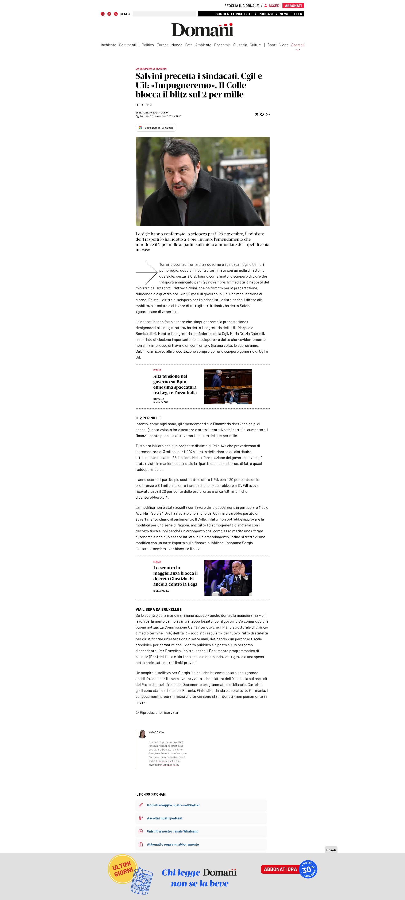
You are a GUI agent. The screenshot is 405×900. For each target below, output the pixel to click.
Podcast (266, 14)
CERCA (125, 14)
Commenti (127, 44)
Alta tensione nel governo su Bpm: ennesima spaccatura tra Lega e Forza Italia (175, 384)
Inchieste (108, 44)
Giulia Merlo (143, 104)
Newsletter (291, 14)
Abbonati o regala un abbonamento (173, 844)
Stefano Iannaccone (160, 401)
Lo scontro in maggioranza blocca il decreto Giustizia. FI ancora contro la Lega (175, 576)
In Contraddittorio (169, 764)
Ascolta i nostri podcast (164, 818)
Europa (163, 44)
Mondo (176, 44)
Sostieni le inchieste (234, 14)
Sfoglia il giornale (241, 5)
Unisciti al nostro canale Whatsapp (172, 831)
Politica (148, 44)
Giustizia (240, 44)
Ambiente (203, 44)
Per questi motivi (167, 760)
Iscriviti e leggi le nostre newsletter (173, 805)
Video (284, 44)
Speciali (297, 45)
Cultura (256, 44)
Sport (272, 44)
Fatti (189, 44)
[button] (256, 114)
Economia (222, 44)
